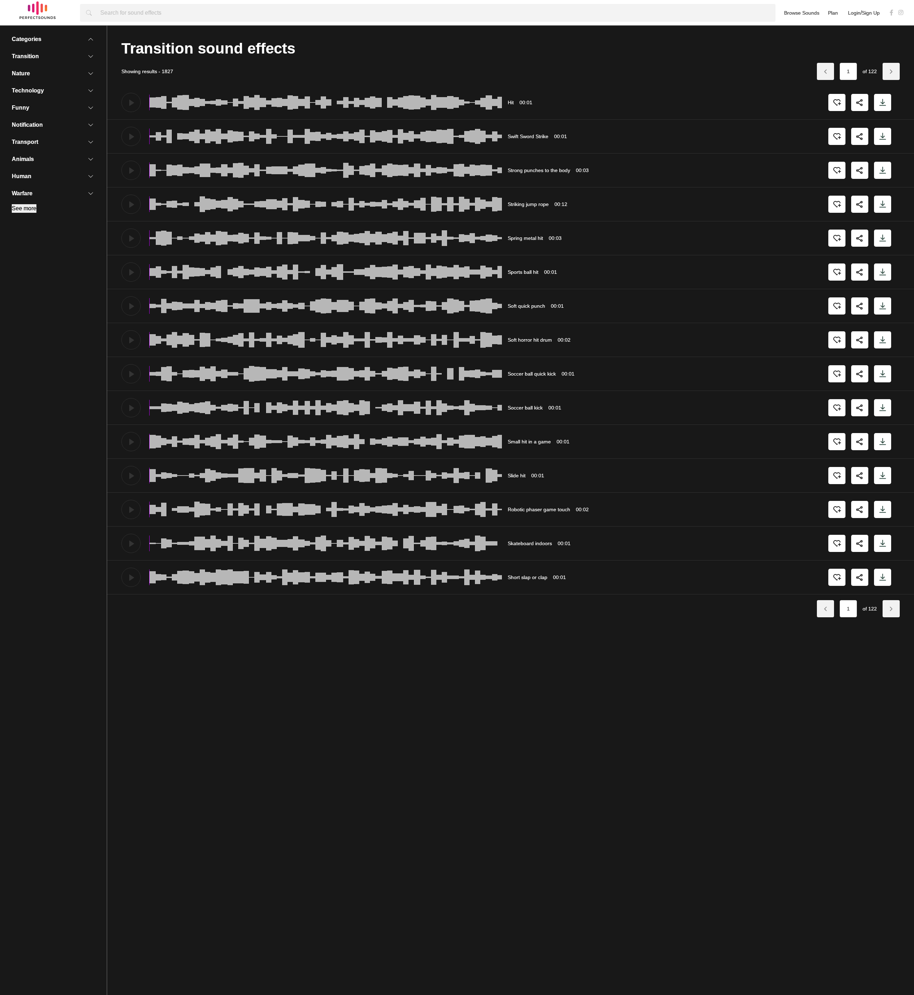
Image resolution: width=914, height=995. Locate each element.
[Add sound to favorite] (836, 102)
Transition (19, 56)
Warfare (16, 193)
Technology (21, 90)
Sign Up (871, 13)
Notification (21, 125)
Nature (14, 73)
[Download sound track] (882, 102)
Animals (16, 159)
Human (15, 176)
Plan (833, 13)
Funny (14, 108)
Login (854, 13)
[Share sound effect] (859, 102)
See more (24, 208)
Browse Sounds (801, 13)
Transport (18, 142)
